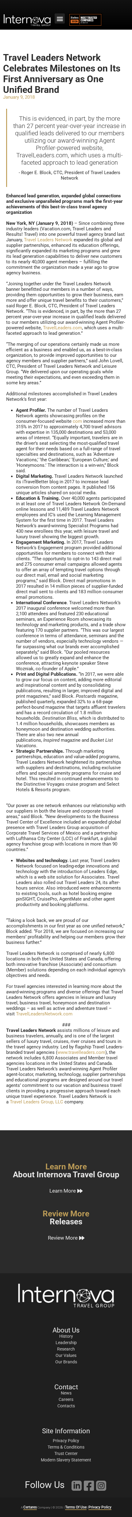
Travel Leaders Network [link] (48, 240)
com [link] (77, 421)
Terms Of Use (76, 1507)
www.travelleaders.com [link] (81, 1052)
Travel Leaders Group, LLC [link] (36, 1102)
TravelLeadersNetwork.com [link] (44, 1014)
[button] (60, 18)
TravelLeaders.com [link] (62, 328)
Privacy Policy (99, 1507)
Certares (30, 1507)
